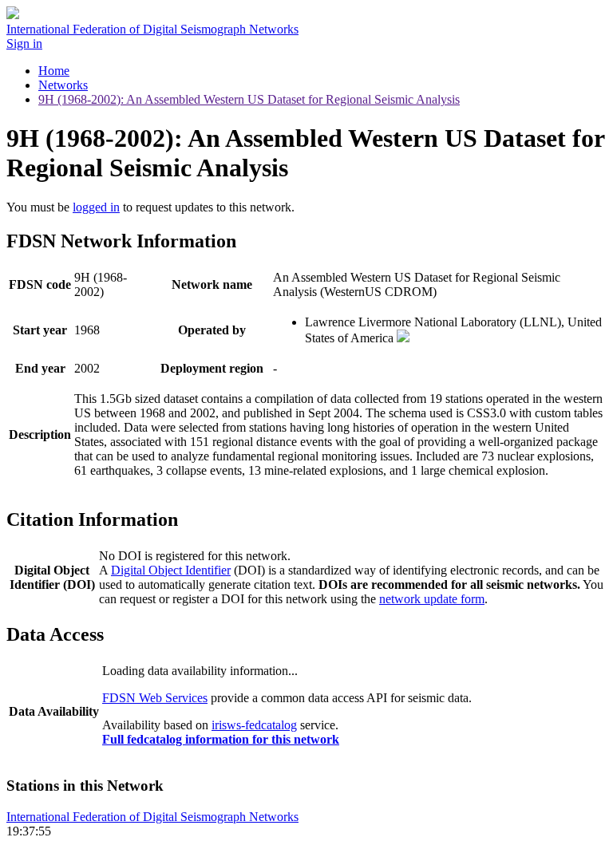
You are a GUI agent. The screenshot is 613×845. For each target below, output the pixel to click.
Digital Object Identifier (171, 570)
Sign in (24, 43)
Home (53, 70)
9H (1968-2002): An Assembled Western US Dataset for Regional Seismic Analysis (249, 99)
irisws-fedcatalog (254, 725)
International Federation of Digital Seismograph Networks (152, 816)
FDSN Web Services (155, 698)
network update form (431, 599)
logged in (96, 207)
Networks (63, 85)
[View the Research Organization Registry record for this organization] (403, 338)
